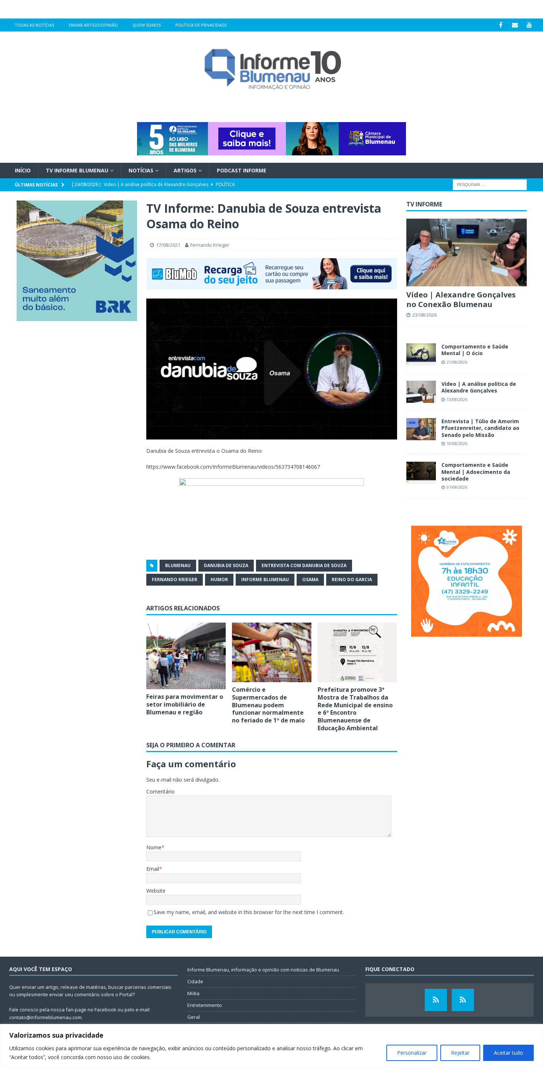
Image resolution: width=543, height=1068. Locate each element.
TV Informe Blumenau (77, 170)
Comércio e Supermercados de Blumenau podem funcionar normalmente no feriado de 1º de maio (268, 704)
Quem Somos (147, 25)
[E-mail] (515, 24)
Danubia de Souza (226, 565)
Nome (153, 847)
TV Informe (424, 204)
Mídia (193, 993)
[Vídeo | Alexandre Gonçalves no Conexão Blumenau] (466, 252)
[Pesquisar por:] (490, 184)
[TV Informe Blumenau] (436, 1000)
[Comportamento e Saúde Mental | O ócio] (421, 354)
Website (155, 890)
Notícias (141, 170)
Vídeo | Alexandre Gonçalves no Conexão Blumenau (461, 299)
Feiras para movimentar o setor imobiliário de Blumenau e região (184, 704)
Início (23, 170)
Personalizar (412, 1052)
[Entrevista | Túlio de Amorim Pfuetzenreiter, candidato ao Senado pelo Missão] (421, 429)
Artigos (185, 170)
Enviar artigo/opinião (93, 25)
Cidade (195, 981)
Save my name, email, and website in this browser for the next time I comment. (249, 912)
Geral (193, 1017)
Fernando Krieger (209, 245)
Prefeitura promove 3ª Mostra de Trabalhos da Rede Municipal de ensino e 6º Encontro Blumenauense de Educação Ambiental (355, 708)
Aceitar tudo (508, 1052)
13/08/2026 (457, 399)
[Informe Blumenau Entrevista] (463, 1000)
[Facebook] (500, 24)
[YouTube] (529, 24)
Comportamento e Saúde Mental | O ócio (474, 350)
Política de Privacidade (201, 25)
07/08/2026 (457, 487)
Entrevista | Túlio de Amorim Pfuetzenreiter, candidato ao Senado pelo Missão (480, 428)
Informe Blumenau (265, 579)
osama (310, 579)
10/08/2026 (457, 443)
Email (152, 868)
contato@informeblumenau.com (45, 1017)
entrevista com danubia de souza (304, 565)
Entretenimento (204, 1005)
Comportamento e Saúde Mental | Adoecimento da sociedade (475, 471)
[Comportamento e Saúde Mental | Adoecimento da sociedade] (421, 473)
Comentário (160, 791)
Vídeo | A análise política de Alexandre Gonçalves (478, 387)
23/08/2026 (424, 314)
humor (219, 579)
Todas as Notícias (34, 25)
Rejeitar (460, 1052)
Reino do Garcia (352, 579)
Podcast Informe (241, 170)
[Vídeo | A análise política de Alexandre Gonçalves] (421, 392)
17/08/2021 (168, 245)
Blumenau (178, 565)
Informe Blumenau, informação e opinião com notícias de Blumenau (263, 969)
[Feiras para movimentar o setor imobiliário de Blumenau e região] (186, 656)
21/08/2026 (457, 362)
